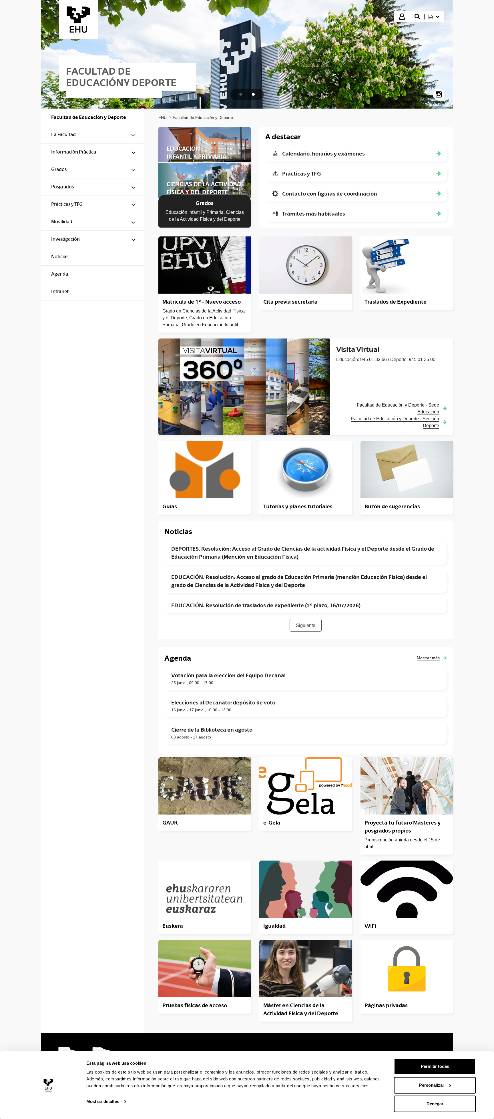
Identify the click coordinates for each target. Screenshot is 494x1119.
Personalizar (431, 1085)
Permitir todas (435, 1066)
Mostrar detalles (102, 1101)
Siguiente (305, 625)
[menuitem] (433, 16)
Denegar (435, 1103)
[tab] (240, 94)
